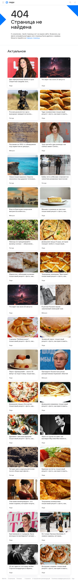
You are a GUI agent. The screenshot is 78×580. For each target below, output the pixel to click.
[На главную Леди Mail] (11, 2)
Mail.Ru (4, 578)
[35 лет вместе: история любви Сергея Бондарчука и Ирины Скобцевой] (23, 559)
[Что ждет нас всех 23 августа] (55, 72)
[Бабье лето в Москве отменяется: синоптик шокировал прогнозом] (55, 170)
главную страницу (33, 38)
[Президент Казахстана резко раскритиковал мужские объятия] (55, 365)
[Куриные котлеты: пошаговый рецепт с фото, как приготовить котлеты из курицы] (55, 462)
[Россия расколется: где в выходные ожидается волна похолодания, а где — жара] (23, 105)
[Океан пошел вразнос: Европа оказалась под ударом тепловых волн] (23, 170)
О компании (11, 578)
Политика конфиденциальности (61, 578)
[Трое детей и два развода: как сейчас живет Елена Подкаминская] (55, 137)
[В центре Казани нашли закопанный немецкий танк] (55, 300)
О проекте (28, 578)
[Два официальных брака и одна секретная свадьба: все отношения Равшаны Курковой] (23, 72)
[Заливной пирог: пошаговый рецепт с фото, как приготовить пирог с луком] (55, 332)
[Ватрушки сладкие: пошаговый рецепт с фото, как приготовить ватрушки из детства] (55, 559)
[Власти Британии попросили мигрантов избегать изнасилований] (23, 202)
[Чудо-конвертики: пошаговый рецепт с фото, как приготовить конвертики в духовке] (55, 105)
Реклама (19, 578)
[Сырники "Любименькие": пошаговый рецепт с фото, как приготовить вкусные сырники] (23, 332)
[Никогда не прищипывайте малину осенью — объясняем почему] (23, 235)
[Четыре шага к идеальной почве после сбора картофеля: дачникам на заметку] (23, 462)
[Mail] (7, 2)
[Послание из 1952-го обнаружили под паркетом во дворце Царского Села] (23, 137)
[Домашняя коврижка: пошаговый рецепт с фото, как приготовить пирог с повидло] (55, 397)
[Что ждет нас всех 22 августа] (23, 300)
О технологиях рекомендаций (41, 578)
